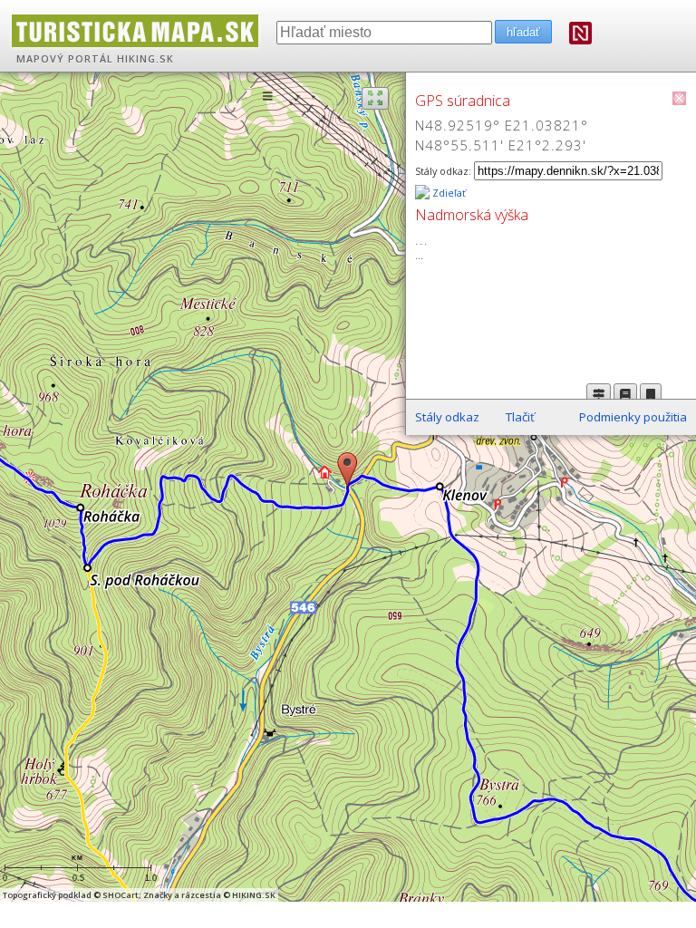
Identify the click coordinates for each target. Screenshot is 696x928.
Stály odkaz (447, 417)
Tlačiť (520, 417)
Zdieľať (448, 193)
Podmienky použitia (633, 417)
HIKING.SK (145, 59)
